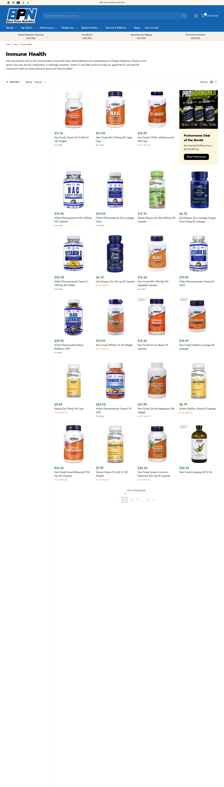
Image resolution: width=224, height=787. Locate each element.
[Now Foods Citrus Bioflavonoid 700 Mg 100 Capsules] (73, 444)
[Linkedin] (28, 2)
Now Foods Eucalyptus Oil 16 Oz (195, 472)
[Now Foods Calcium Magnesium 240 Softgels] (157, 380)
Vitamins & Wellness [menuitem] (115, 27)
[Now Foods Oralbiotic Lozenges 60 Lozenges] (198, 317)
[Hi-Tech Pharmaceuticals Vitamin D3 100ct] (198, 253)
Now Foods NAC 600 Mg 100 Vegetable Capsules (153, 283)
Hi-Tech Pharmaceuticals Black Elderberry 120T (69, 346)
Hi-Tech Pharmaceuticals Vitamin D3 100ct (196, 283)
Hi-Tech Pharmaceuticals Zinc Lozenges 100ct (115, 219)
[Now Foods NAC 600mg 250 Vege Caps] (115, 109)
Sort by (29, 81)
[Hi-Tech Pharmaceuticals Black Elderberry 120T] (73, 317)
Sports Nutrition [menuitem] (90, 27)
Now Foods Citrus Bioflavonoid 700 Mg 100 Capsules (72, 474)
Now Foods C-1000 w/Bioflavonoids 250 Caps (156, 139)
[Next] (154, 500)
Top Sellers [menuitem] (26, 27)
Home (8, 44)
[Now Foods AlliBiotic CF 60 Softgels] (115, 317)
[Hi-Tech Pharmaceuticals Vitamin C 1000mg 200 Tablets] (73, 253)
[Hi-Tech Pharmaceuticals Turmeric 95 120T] (115, 380)
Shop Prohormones (196, 156)
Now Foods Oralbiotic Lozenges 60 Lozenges (197, 346)
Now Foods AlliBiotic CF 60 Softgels (114, 345)
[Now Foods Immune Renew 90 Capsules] (157, 317)
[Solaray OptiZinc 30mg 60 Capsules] (198, 380)
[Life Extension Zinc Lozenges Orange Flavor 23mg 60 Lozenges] (198, 190)
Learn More (31, 37)
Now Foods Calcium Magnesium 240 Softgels (156, 410)
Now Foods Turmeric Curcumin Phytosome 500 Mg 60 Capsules (154, 474)
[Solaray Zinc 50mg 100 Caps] (73, 380)
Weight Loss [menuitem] (67, 27)
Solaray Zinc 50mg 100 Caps (69, 408)
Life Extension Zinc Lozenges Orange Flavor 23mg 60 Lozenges (197, 219)
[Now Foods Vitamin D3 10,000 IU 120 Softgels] (73, 109)
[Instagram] (13, 2)
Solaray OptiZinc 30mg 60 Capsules (197, 408)
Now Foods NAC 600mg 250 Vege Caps (114, 139)
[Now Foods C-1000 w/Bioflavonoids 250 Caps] (157, 109)
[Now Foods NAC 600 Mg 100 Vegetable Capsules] (157, 253)
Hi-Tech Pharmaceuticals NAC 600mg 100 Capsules (72, 219)
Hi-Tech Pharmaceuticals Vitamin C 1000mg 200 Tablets (71, 283)
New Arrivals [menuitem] (151, 27)
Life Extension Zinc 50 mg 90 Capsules (115, 281)
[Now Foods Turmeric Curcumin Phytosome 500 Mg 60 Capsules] (157, 444)
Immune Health (26, 44)
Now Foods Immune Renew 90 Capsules (153, 346)
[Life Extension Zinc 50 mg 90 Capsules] (115, 253)
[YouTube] (18, 2)
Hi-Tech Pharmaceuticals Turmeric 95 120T (114, 410)
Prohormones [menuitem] (47, 27)
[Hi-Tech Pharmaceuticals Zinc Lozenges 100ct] (115, 190)
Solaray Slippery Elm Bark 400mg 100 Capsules (157, 219)
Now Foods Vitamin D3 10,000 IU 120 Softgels (71, 139)
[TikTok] (23, 2)
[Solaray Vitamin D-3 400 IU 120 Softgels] (115, 444)
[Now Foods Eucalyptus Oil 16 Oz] (198, 444)
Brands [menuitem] (9, 27)
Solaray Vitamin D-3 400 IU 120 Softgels (112, 474)
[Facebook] (8, 2)
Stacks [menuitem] (137, 27)
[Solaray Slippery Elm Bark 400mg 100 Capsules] (157, 190)
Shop (16, 44)
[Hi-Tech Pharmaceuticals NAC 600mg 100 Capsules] (73, 190)
